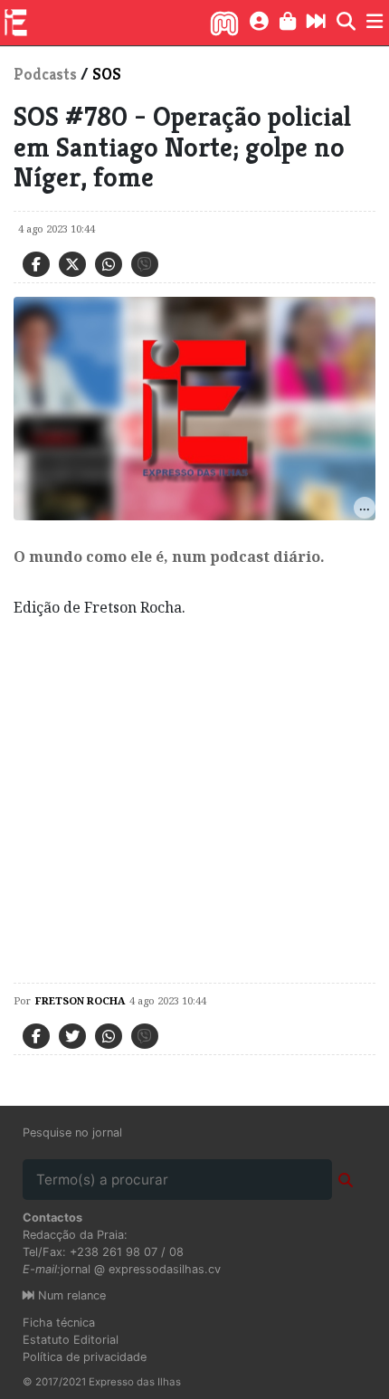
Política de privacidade (85, 1357)
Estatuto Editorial (71, 1340)
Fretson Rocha (80, 1000)
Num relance (70, 1295)
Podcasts (45, 74)
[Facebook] (36, 264)
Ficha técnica (59, 1322)
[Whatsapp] (108, 264)
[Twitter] (72, 264)
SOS (106, 74)
